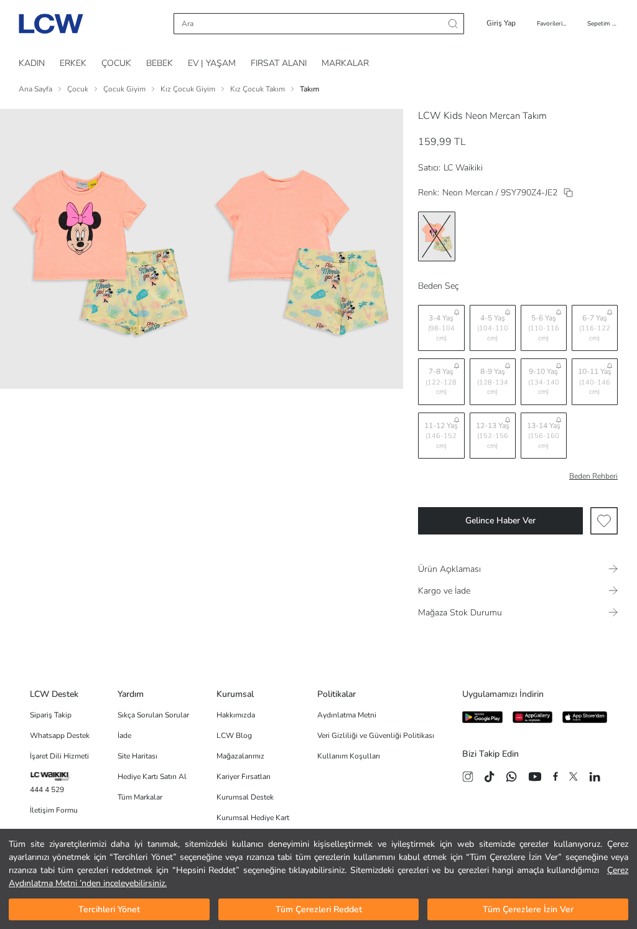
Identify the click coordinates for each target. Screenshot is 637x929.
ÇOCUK (116, 63)
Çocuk (77, 89)
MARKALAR (345, 63)
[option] (436, 236)
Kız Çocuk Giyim (187, 89)
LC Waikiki (463, 168)
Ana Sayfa (35, 89)
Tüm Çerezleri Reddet (319, 909)
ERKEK (73, 63)
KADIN (32, 63)
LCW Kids (440, 116)
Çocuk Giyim (124, 89)
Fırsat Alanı (279, 63)
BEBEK (159, 63)
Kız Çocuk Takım (257, 89)
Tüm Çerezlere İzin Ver (528, 909)
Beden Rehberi (593, 476)
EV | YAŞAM (212, 63)
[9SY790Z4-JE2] (568, 192)
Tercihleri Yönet (109, 909)
